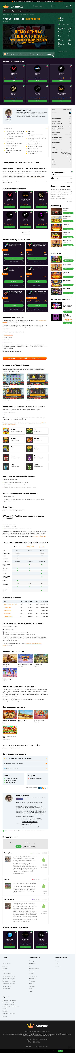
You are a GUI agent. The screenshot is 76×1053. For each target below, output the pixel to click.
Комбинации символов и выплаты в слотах (61, 198)
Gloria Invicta (66, 208)
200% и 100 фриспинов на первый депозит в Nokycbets (67, 316)
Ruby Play (36, 721)
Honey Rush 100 (7, 610)
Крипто (31, 966)
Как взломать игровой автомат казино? (61, 189)
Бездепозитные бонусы (9, 983)
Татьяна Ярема (17, 830)
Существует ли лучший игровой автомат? (61, 194)
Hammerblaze (66, 224)
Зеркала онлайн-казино (9, 981)
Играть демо (69, 213)
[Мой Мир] (41, 788)
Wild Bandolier (7, 613)
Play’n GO (5, 666)
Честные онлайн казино (9, 976)
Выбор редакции (31, 297)
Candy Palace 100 (30, 546)
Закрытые (5, 966)
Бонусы (20, 11)
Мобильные (32, 986)
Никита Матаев (9, 120)
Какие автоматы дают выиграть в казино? (61, 192)
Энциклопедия (6, 988)
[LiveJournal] (39, 788)
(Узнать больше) (53, 1050)
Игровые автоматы (7, 973)
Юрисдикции (32, 978)
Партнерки (58, 966)
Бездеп (5, 250)
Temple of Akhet (67, 240)
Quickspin (65, 210)
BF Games (20, 721)
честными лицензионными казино (34, 177)
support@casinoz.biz (59, 1)
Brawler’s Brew (66, 232)
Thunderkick (65, 226)
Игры (13, 11)
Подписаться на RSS (42, 1046)
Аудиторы (31, 983)
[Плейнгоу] (70, 113)
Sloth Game (65, 256)
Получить (13, 258)
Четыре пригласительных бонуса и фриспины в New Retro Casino (67, 304)
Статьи (28, 11)
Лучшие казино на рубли (9, 978)
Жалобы (31, 991)
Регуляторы (32, 981)
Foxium (4, 723)
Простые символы (8, 335)
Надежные (5, 971)
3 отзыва (60, 20)
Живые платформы (34, 968)
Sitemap (5, 1016)
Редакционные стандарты (9, 1013)
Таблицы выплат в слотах (57, 196)
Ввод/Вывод (32, 963)
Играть (13, 80)
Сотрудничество (59, 961)
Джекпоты (5, 968)
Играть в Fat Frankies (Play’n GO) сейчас (24, 358)
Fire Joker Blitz (7, 607)
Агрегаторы (32, 971)
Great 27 (41, 546)
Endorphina (65, 257)
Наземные (31, 973)
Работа (57, 963)
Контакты (5, 1011)
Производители (33, 961)
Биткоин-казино (7, 986)
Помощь (5, 1008)
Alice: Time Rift (66, 288)
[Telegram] (45, 788)
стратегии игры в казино (39, 536)
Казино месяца (33, 976)
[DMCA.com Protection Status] (36, 1042)
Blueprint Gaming (6, 739)
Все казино (25, 233)
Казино (6, 11)
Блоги (30, 988)
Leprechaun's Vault (8, 616)
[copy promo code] (16, 78)
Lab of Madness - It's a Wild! (10, 604)
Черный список (6, 963)
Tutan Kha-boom (67, 280)
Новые (4, 961)
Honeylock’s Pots (67, 216)
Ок (60, 1050)
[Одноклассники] (43, 788)
